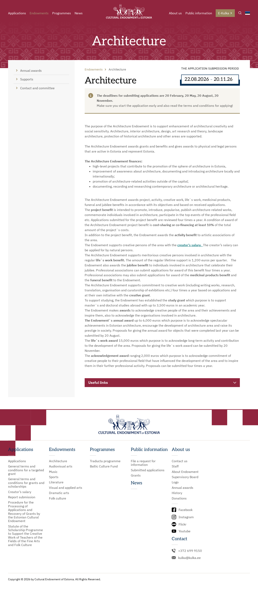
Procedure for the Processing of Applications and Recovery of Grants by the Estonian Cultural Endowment (24, 511)
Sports (53, 477)
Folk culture (57, 498)
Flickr (182, 524)
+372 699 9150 (190, 551)
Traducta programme (105, 461)
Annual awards (182, 487)
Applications (17, 13)
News (79, 13)
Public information (198, 13)
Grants (136, 475)
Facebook (185, 510)
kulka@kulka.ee (189, 558)
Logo (175, 482)
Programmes (61, 13)
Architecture (58, 461)
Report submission (21, 497)
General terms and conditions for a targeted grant (26, 470)
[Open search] (239, 13)
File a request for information (143, 463)
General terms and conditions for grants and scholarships (26, 482)
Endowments (39, 13)
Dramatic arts (59, 493)
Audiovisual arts (60, 466)
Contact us (179, 461)
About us (175, 13)
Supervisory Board (185, 477)
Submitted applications (147, 470)
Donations (179, 498)
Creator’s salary (19, 492)
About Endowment (185, 471)
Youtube (184, 531)
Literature (56, 482)
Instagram (186, 517)
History (177, 493)
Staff (175, 466)
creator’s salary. (190, 245)
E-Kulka (223, 13)
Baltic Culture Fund (104, 466)
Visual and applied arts (65, 487)
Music (53, 471)
